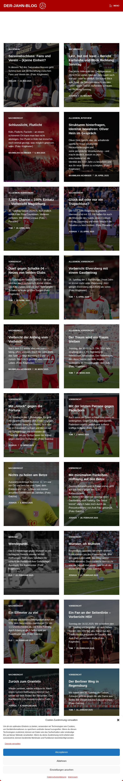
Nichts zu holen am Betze (27, 475)
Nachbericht (76, 49)
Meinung (13, 537)
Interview (86, 118)
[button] (118, 720)
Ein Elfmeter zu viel (23, 612)
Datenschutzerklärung (56, 777)
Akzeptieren (61, 752)
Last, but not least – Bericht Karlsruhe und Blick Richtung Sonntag (91, 60)
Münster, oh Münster (84, 544)
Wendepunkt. (18, 544)
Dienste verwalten (12, 744)
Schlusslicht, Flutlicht (25, 125)
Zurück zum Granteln (24, 681)
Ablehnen (61, 761)
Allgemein (14, 49)
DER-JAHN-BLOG (20, 5)
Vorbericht (27, 193)
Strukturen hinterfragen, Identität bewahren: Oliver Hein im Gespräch (89, 129)
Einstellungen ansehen (61, 769)
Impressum (73, 777)
